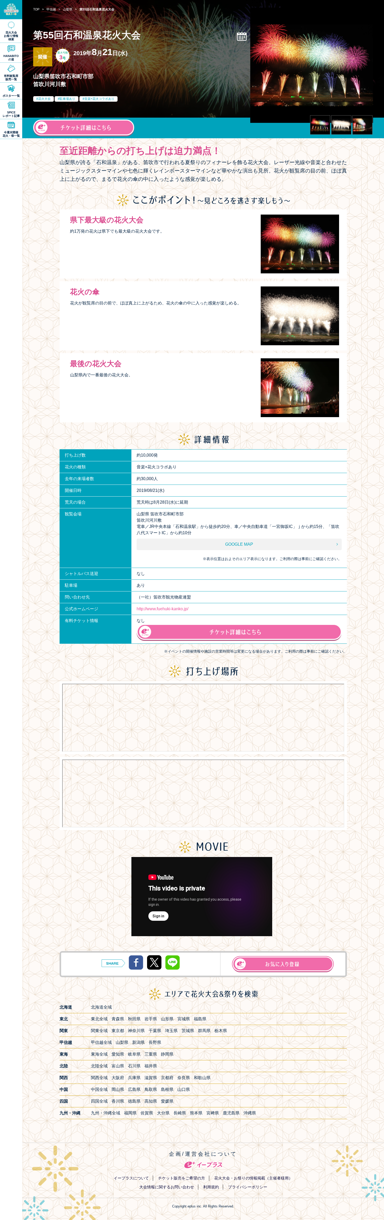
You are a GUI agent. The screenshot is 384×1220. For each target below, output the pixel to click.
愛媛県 (167, 1101)
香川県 (118, 1101)
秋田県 (134, 1019)
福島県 (200, 1019)
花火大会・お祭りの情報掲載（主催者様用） (253, 1178)
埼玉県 (171, 1030)
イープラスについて (131, 1178)
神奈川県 (136, 1030)
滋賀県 (150, 1077)
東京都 (118, 1030)
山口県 (183, 1089)
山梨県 (122, 1042)
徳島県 (134, 1101)
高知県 (150, 1101)
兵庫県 (134, 1077)
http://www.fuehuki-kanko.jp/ (162, 609)
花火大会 (44, 99)
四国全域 (99, 1101)
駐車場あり (67, 99)
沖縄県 (249, 1113)
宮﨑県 (212, 1113)
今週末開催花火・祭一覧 (11, 134)
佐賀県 (147, 1113)
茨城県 (188, 1030)
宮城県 (183, 1019)
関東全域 (99, 1030)
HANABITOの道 (11, 57)
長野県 (155, 1042)
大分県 (163, 1113)
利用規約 (211, 1187)
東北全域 (99, 1019)
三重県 (150, 1054)
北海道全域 (101, 1007)
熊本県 (196, 1113)
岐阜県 (134, 1054)
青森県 (118, 1019)
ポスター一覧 (11, 95)
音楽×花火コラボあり (99, 99)
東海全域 (99, 1054)
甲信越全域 (101, 1042)
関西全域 (99, 1077)
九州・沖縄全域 (105, 1113)
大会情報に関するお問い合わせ (166, 1187)
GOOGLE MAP (239, 544)
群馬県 (204, 1030)
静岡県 (167, 1054)
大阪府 (118, 1077)
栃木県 (220, 1030)
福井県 (150, 1066)
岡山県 (118, 1089)
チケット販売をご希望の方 (181, 1178)
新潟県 (138, 1042)
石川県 (134, 1066)
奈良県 (183, 1077)
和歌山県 (202, 1077)
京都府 (167, 1077)
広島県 (134, 1089)
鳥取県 (150, 1089)
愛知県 (118, 1054)
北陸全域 (99, 1066)
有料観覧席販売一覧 (11, 77)
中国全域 (99, 1089)
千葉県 (155, 1030)
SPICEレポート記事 (11, 114)
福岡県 (130, 1113)
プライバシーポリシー (247, 1187)
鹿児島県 (231, 1113)
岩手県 (150, 1019)
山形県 (167, 1019)
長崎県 (179, 1113)
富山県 (118, 1066)
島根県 (167, 1089)
